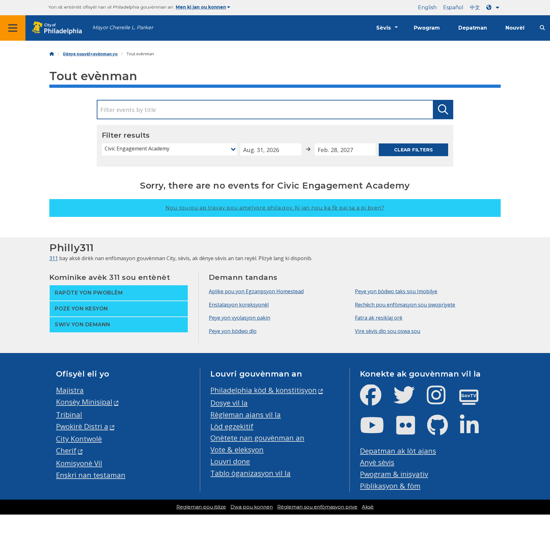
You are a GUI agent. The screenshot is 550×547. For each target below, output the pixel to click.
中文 (475, 7)
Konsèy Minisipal (84, 402)
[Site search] (542, 28)
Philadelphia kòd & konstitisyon (263, 390)
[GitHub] (442, 430)
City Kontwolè (79, 439)
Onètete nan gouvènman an (257, 438)
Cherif (66, 450)
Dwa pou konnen (251, 507)
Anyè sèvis (377, 462)
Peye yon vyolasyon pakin (239, 317)
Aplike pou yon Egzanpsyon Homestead (256, 291)
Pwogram (427, 28)
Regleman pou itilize (201, 507)
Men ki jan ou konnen (201, 7)
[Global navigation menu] (12, 28)
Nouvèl (515, 28)
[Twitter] (409, 400)
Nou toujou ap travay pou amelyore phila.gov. (275, 208)
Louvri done (230, 461)
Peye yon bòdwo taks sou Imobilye (396, 291)
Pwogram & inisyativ (394, 474)
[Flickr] (410, 430)
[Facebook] (375, 400)
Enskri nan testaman (90, 475)
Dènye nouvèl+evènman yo (90, 54)
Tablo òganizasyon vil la (250, 473)
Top (533, 515)
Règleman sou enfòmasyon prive (317, 507)
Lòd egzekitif (231, 426)
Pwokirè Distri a (82, 426)
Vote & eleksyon (237, 449)
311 (53, 258)
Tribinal (69, 414)
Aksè (368, 507)
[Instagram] (441, 400)
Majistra (70, 390)
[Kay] (51, 54)
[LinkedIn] (474, 430)
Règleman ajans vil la (245, 414)
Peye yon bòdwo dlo (233, 331)
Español (453, 7)
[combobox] (169, 149)
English (427, 7)
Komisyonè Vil (79, 463)
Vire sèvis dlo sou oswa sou (387, 331)
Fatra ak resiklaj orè (378, 317)
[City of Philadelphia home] (59, 28)
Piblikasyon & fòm (390, 486)
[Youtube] (377, 430)
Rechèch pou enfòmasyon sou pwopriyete (405, 304)
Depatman (472, 28)
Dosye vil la (229, 403)
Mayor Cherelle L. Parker (122, 27)
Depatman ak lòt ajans (398, 451)
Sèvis (383, 28)
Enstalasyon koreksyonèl (239, 304)
